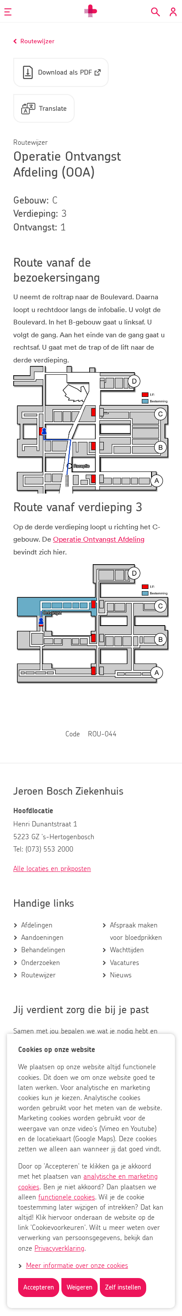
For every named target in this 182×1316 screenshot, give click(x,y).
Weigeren (79, 1287)
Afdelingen (37, 925)
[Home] (91, 11)
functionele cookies (66, 1197)
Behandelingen (43, 950)
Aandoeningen (42, 937)
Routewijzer (38, 975)
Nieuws (121, 975)
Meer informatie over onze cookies (77, 1265)
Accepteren (38, 1287)
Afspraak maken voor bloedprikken (136, 931)
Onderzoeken (40, 962)
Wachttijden (127, 950)
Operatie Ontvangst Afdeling (98, 539)
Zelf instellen (123, 1287)
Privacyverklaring (59, 1248)
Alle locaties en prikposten (52, 868)
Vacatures (124, 962)
